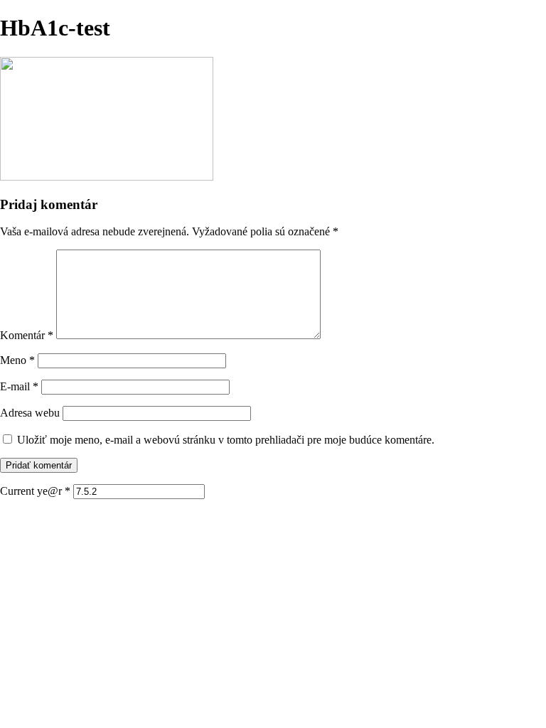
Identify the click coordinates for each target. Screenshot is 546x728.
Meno (17, 360)
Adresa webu (30, 413)
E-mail (19, 386)
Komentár (26, 335)
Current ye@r (35, 491)
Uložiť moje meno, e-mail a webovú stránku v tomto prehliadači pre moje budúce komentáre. (225, 440)
